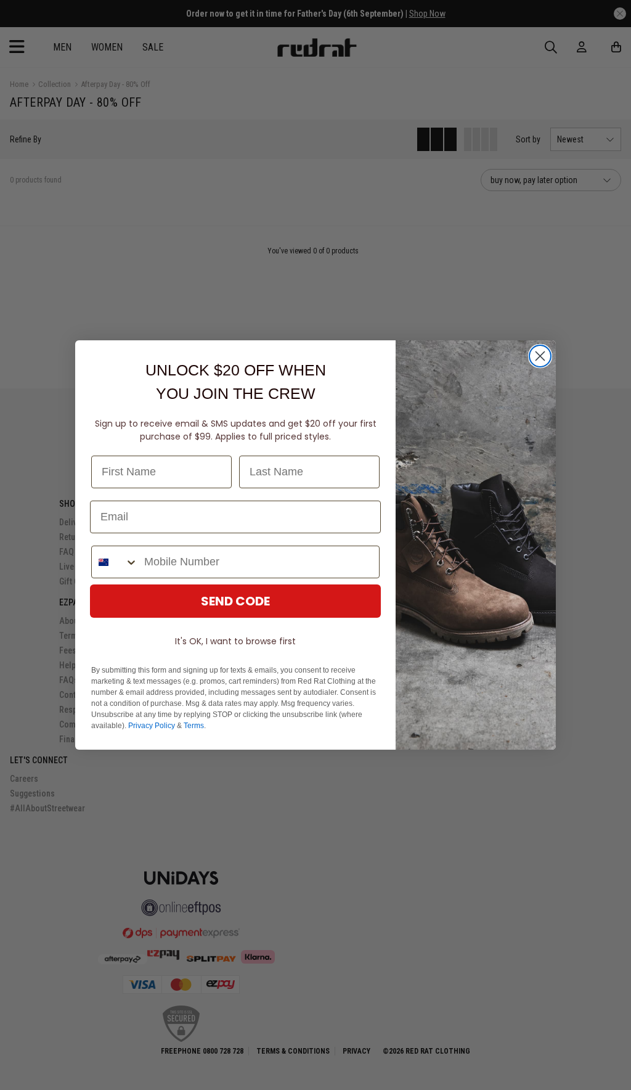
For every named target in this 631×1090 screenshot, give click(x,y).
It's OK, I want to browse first (235, 641)
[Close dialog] (540, 356)
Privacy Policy (151, 725)
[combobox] (115, 562)
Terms (194, 725)
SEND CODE (235, 601)
